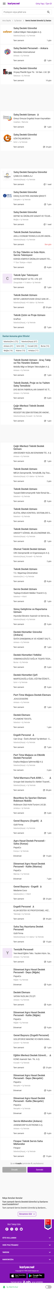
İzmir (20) (20, 346)
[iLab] (27, 1282)
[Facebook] (6, 1229)
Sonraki (39, 1169)
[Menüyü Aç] (4, 3)
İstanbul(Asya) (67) (29, 342)
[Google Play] (36, 1275)
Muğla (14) (8, 351)
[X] (11, 1229)
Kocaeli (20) (32, 346)
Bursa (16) (45, 346)
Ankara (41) (8, 346)
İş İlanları (18, 21)
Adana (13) (20, 351)
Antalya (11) (33, 351)
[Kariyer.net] (27, 1267)
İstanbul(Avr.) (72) (11, 342)
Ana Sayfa (6, 21)
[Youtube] (21, 1229)
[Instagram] (16, 1229)
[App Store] (18, 1275)
